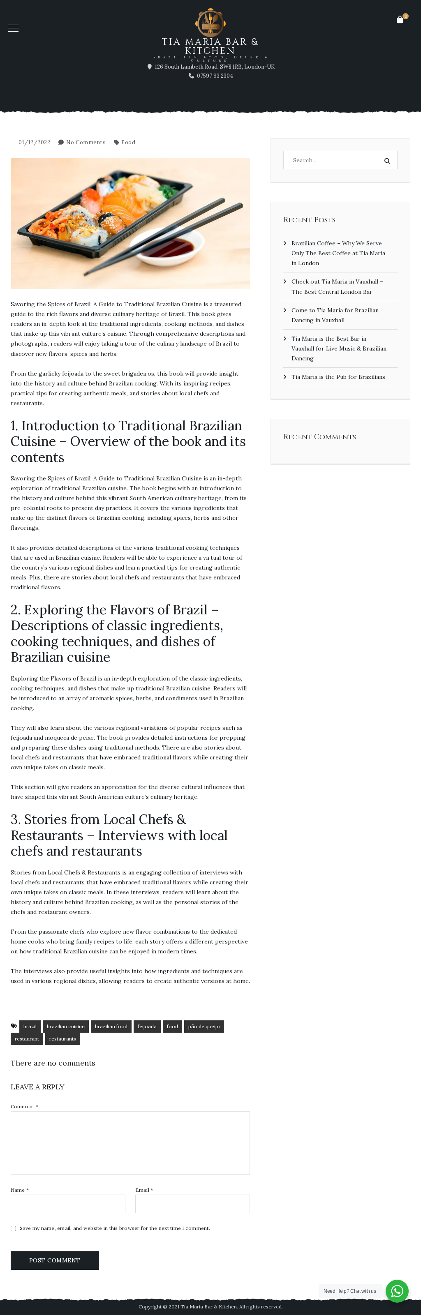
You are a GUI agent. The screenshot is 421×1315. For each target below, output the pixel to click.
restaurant (27, 1039)
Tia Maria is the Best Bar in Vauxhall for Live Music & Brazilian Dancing (338, 348)
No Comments (86, 142)
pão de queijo (204, 1026)
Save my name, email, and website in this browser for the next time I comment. (115, 1228)
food (172, 1026)
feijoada (147, 1026)
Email (144, 1190)
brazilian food (111, 1026)
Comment (24, 1106)
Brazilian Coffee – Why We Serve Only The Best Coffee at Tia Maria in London (338, 253)
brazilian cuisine (66, 1026)
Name (20, 1190)
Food (128, 142)
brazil (30, 1026)
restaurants (62, 1039)
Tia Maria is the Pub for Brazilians (338, 377)
